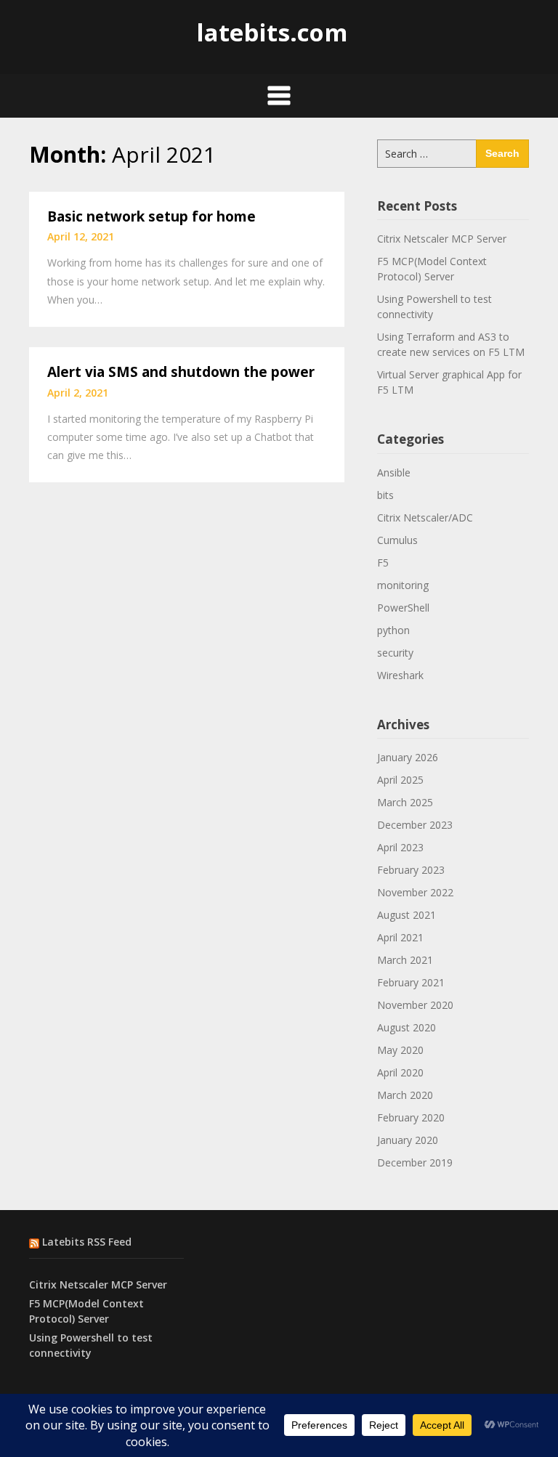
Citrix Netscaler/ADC (425, 517)
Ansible (394, 472)
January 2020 (407, 1140)
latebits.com (271, 32)
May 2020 (400, 1050)
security (395, 652)
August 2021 (406, 915)
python (393, 630)
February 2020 (411, 1117)
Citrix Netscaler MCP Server (441, 238)
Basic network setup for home (151, 216)
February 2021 (411, 982)
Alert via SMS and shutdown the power (181, 371)
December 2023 (415, 825)
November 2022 (415, 892)
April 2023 (400, 847)
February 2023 (411, 870)
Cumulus (397, 540)
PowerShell (403, 607)
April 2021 (400, 937)
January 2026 (407, 757)
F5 (383, 562)
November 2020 (415, 1005)
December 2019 (415, 1162)
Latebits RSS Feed (87, 1242)
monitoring (403, 585)
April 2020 (400, 1072)
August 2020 (406, 1027)
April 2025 (400, 780)
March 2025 (405, 802)
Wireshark (400, 675)
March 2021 (405, 960)
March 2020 (405, 1095)
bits (385, 495)
